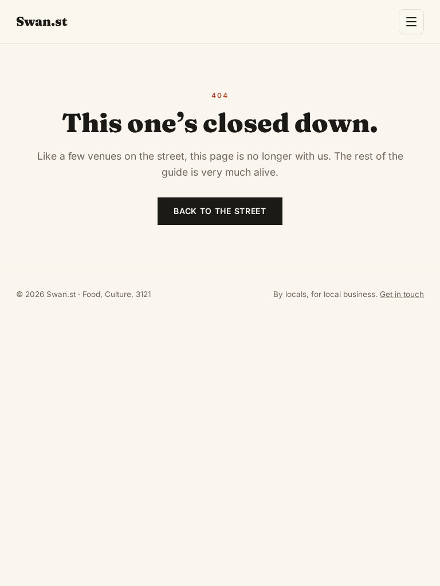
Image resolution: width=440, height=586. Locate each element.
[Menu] (411, 21)
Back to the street (220, 211)
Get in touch (402, 294)
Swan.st (42, 21)
